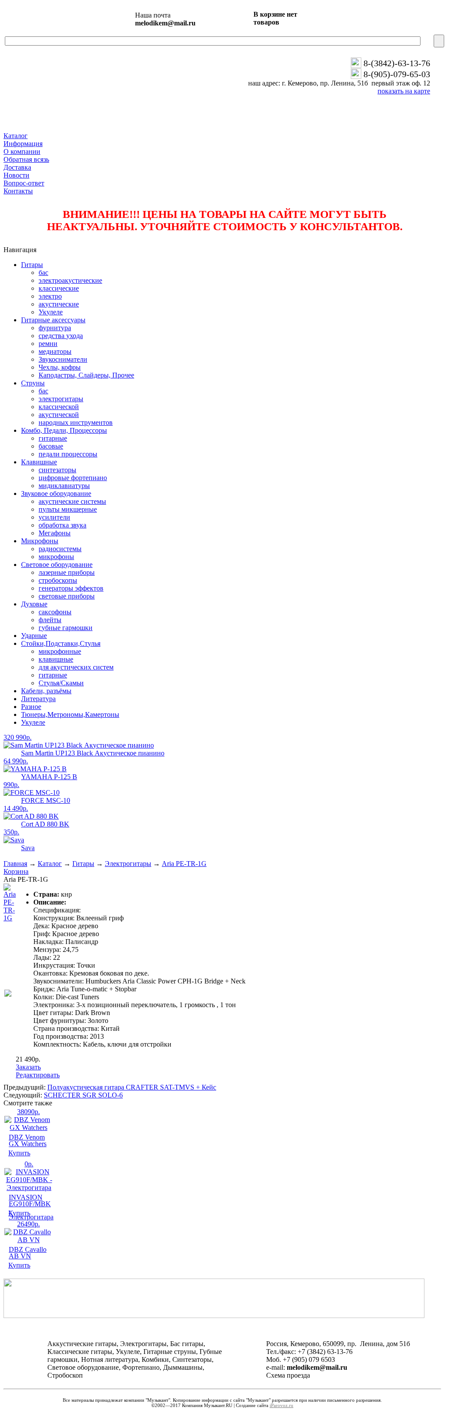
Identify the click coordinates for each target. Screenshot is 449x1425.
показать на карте (404, 91)
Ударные (34, 635)
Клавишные (39, 462)
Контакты (18, 191)
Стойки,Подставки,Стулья (60, 643)
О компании (22, 151)
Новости (16, 175)
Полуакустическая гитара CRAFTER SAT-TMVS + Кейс (131, 1087)
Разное (31, 706)
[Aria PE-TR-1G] (10, 918)
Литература (38, 698)
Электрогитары (128, 863)
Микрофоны (39, 541)
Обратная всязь (26, 159)
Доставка (17, 167)
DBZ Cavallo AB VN (27, 1253)
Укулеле (33, 722)
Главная (15, 863)
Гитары (32, 264)
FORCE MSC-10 (45, 800)
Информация (23, 143)
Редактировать (38, 1075)
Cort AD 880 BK (45, 824)
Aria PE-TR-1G (184, 863)
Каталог (16, 135)
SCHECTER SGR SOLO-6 (83, 1095)
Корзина (16, 871)
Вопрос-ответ (24, 183)
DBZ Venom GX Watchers (27, 1140)
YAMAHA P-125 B (49, 776)
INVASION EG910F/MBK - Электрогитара (31, 1207)
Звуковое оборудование (56, 493)
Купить (19, 1153)
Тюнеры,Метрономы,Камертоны (70, 714)
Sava (28, 847)
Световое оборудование (57, 564)
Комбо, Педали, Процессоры (64, 430)
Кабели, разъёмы (46, 691)
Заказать (28, 1067)
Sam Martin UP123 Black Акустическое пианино (92, 753)
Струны (33, 383)
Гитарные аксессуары (53, 320)
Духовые (34, 604)
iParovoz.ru (281, 1405)
